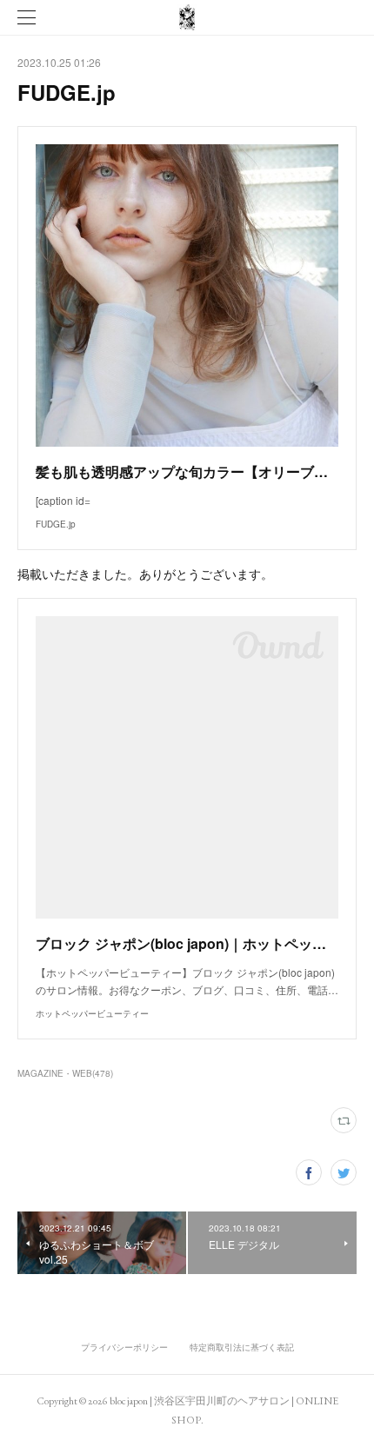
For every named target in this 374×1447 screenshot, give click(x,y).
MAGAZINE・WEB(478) (65, 1073)
